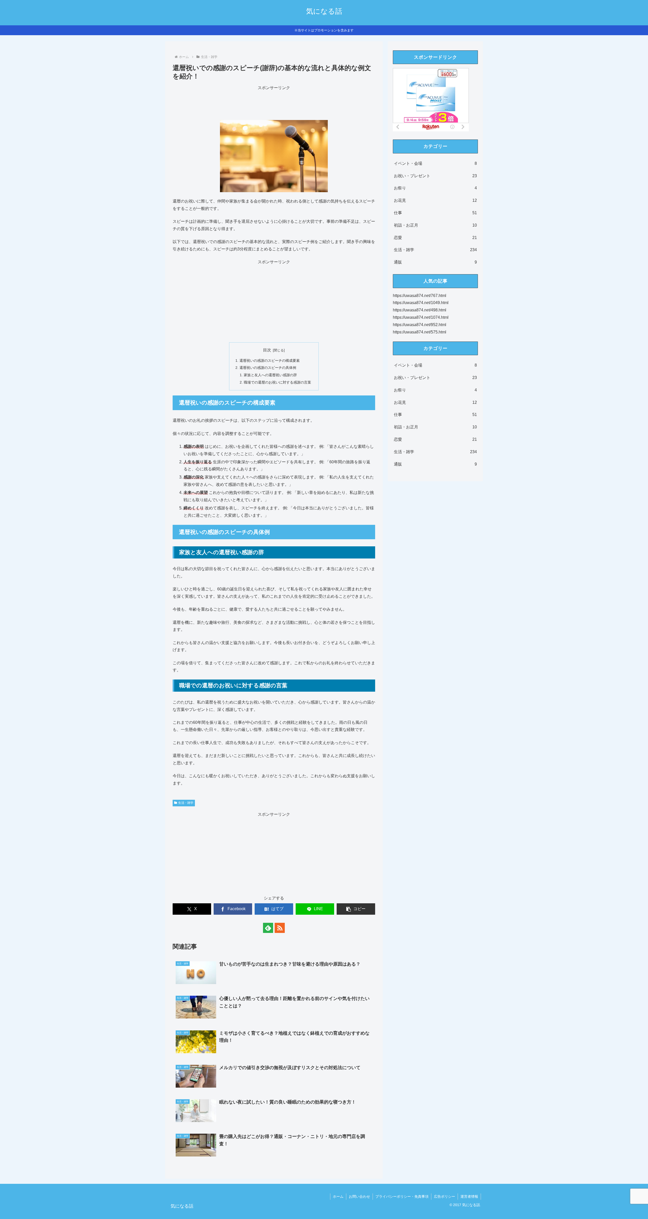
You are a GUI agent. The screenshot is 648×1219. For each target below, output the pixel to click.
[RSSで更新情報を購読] (280, 928)
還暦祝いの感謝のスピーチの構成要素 (269, 360)
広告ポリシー (444, 1196)
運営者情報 (469, 1196)
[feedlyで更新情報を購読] (268, 928)
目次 (267, 350)
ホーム (338, 1196)
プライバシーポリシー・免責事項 (402, 1196)
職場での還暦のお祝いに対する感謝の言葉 (277, 382)
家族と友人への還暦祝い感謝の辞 (270, 375)
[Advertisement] (274, 103)
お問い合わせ (359, 1196)
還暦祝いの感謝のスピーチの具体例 (267, 368)
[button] (356, 909)
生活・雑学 (185, 803)
